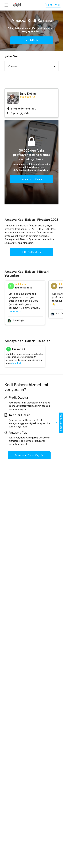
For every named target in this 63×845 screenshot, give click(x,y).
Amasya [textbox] (12, 66)
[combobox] (31, 66)
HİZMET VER (53, 5)
